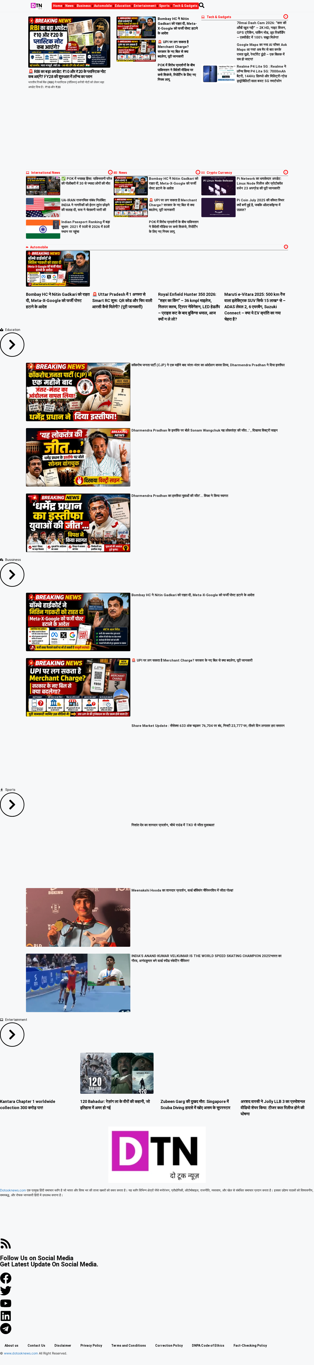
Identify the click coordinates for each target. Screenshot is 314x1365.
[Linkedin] (5, 1316)
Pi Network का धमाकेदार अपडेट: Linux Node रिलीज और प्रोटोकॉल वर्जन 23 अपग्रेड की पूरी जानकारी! (260, 183)
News (69, 6)
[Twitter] (5, 1290)
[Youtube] (5, 1303)
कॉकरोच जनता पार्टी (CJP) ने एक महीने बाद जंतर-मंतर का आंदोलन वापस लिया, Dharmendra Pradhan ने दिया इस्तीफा (208, 365)
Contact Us (36, 1345)
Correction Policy (169, 1345)
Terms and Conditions (128, 1345)
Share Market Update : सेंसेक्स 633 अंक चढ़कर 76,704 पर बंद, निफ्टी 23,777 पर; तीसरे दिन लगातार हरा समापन (208, 726)
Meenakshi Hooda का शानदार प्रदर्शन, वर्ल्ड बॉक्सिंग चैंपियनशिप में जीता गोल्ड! (182, 890)
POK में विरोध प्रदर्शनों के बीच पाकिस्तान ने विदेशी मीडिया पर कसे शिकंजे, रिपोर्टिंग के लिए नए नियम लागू (174, 227)
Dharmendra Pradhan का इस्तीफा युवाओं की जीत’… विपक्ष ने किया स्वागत (179, 496)
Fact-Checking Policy (250, 1345)
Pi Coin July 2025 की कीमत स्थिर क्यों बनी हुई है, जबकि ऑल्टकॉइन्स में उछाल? (260, 205)
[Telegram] (5, 1328)
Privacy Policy (91, 1345)
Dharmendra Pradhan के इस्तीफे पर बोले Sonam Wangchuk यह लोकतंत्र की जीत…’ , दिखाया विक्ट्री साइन (204, 430)
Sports (164, 6)
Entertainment (145, 6)
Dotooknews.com (13, 1190)
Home (57, 6)
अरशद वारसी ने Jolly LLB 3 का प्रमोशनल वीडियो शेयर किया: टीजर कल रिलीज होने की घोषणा (273, 1107)
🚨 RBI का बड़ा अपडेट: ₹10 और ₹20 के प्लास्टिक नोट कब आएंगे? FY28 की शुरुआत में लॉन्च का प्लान (67, 74)
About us (11, 1345)
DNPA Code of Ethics (208, 1345)
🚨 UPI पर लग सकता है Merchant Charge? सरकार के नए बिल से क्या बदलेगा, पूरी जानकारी (173, 205)
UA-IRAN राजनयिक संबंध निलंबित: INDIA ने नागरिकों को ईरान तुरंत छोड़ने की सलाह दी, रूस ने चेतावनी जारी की (85, 205)
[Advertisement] (157, 133)
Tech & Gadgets (185, 6)
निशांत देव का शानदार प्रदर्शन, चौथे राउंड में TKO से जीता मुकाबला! (172, 825)
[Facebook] (5, 1278)
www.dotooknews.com (21, 1353)
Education (123, 6)
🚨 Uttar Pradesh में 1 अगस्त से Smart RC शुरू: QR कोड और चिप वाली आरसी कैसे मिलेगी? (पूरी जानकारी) (122, 300)
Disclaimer (62, 1345)
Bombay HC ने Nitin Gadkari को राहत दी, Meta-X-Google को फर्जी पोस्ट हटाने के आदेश (173, 183)
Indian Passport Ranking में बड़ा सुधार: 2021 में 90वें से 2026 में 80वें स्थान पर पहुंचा (85, 227)
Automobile (103, 6)
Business (84, 6)
